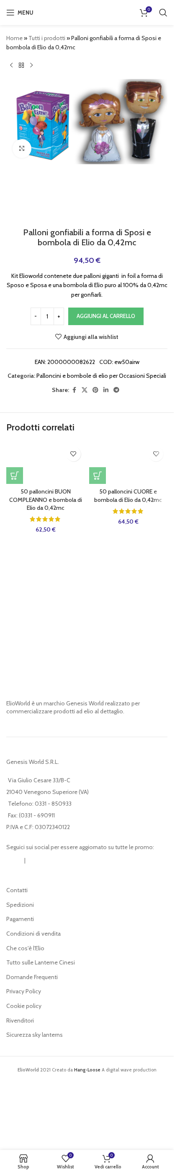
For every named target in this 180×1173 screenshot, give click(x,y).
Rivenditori (20, 1020)
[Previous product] (11, 66)
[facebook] (35, 861)
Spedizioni (20, 904)
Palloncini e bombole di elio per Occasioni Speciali (101, 375)
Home (14, 38)
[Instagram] (14, 861)
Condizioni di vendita (33, 933)
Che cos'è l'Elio (25, 948)
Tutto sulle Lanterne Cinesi (40, 962)
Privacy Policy (23, 991)
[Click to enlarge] (22, 148)
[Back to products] (21, 66)
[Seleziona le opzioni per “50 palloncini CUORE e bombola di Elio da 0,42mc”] (97, 475)
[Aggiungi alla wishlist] (73, 454)
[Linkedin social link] (106, 390)
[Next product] (31, 66)
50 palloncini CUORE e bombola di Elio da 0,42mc (128, 496)
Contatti (17, 890)
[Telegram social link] (116, 390)
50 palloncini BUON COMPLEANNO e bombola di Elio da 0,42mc (45, 499)
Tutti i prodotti (46, 38)
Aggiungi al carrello (106, 316)
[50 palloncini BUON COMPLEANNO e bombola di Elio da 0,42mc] (45, 463)
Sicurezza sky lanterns (34, 1034)
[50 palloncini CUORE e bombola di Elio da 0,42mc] (128, 463)
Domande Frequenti (32, 977)
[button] (14, 475)
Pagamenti (20, 919)
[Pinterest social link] (95, 390)
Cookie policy (23, 1006)
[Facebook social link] (74, 390)
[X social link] (84, 390)
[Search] (163, 12)
